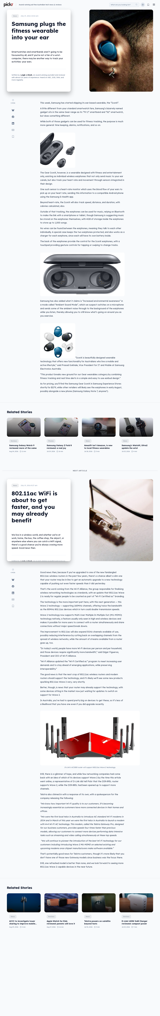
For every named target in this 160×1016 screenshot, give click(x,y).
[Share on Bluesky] (13, 110)
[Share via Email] (13, 130)
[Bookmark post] (13, 136)
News (15, 16)
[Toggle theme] (143, 5)
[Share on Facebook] (13, 116)
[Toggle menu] (154, 4)
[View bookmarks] (148, 5)
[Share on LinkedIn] (13, 123)
